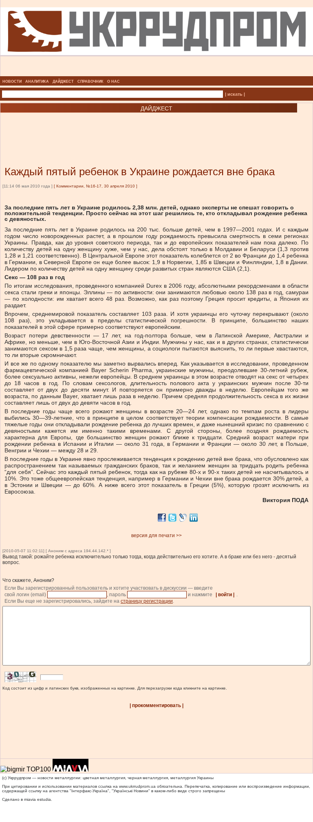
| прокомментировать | (156, 705)
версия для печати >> (156, 535)
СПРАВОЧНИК (90, 81)
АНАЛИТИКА (37, 81)
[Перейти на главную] (156, 73)
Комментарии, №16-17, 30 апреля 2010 (95, 186)
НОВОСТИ (12, 81)
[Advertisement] (97, 127)
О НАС (113, 81)
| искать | (235, 94)
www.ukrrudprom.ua (137, 786)
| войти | (225, 594)
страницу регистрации (147, 601)
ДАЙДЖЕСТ (63, 81)
